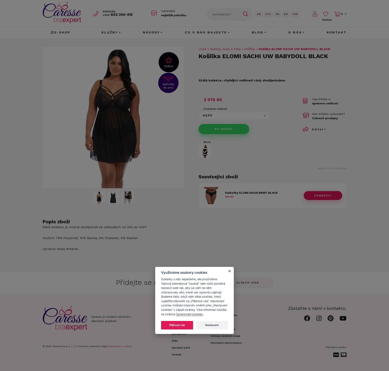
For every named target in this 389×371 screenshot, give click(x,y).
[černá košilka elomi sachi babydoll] (113, 117)
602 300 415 (118, 14)
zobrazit (323, 195)
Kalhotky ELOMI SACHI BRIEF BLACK (251, 192)
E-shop (63, 32)
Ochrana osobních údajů (92, 346)
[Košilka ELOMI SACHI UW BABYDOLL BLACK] (99, 197)
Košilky (249, 49)
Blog (258, 32)
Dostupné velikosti (215, 108)
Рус (268, 14)
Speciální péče (181, 347)
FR (278, 14)
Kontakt (336, 32)
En (259, 14)
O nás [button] (295, 32)
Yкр (295, 14)
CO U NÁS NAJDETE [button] (206, 32)
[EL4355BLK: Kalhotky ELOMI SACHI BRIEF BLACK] (211, 203)
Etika (175, 340)
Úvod (202, 49)
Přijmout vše (177, 325)
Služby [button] (109, 32)
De (286, 14)
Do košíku (224, 129)
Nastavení (211, 325)
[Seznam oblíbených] (325, 14)
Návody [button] (151, 32)
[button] (234, 115)
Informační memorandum (226, 342)
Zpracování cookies (189, 314)
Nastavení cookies (121, 346)
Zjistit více (247, 282)
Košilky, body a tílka (225, 49)
